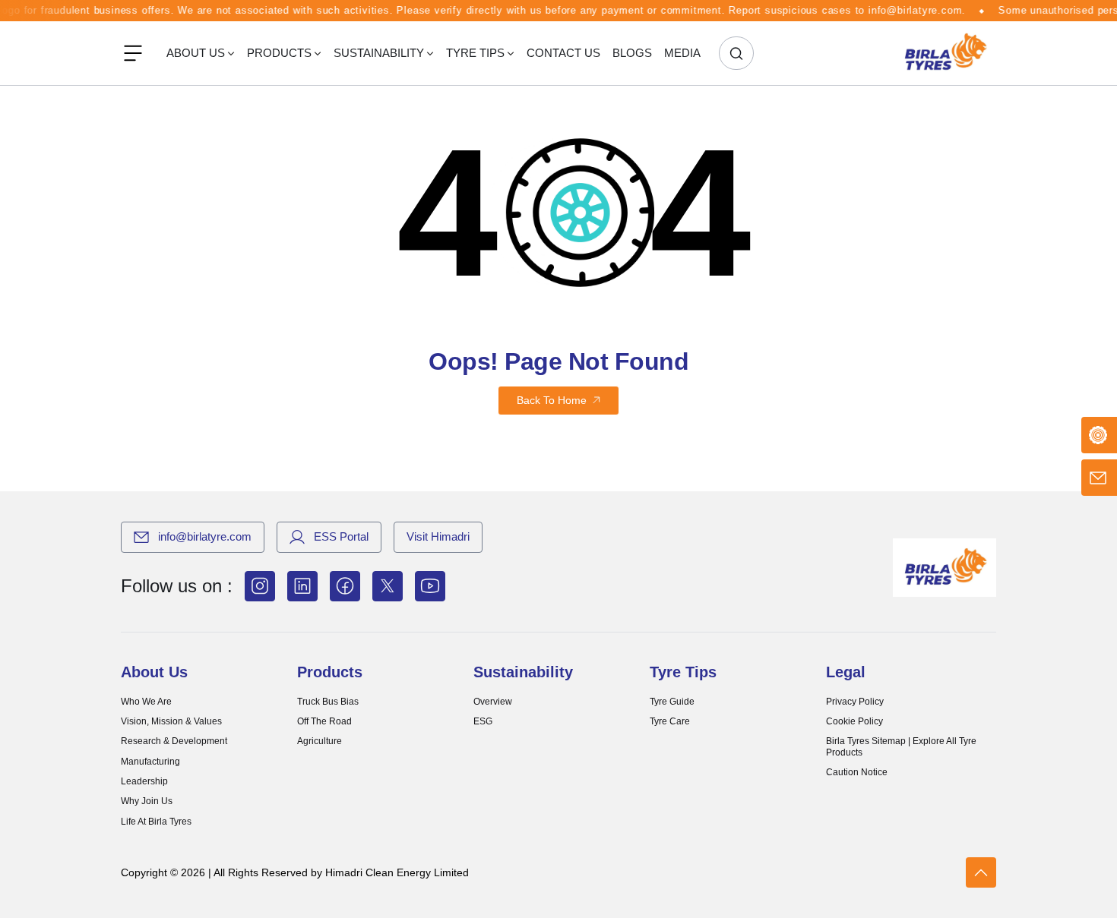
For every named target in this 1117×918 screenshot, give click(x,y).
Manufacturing (150, 761)
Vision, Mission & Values (171, 721)
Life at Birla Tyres (156, 821)
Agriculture (319, 741)
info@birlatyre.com (205, 536)
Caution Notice (857, 772)
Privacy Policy (855, 701)
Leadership (144, 781)
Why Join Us (146, 801)
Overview (492, 701)
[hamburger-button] (133, 53)
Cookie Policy (854, 721)
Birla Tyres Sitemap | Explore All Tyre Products (901, 746)
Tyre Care (670, 721)
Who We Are (146, 701)
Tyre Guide (672, 701)
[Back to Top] (981, 872)
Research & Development (174, 741)
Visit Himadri (438, 536)
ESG (482, 721)
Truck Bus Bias (328, 701)
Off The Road (324, 721)
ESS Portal (341, 536)
